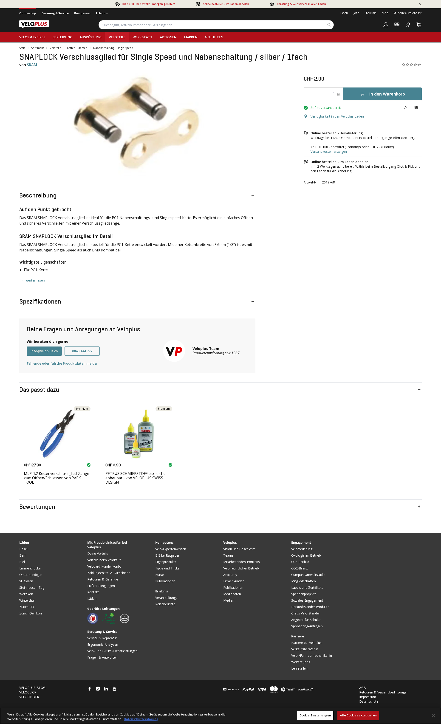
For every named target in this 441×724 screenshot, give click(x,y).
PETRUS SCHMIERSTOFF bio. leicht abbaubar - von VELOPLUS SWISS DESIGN (135, 478)
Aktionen (168, 37)
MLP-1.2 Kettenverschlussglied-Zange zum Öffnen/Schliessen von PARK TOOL (56, 478)
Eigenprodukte (166, 562)
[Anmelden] (385, 24)
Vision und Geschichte (239, 549)
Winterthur (27, 600)
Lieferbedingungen (101, 585)
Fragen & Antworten (102, 657)
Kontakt (93, 592)
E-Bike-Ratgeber (167, 555)
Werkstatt (143, 37)
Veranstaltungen (167, 597)
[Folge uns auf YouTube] (114, 688)
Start (22, 48)
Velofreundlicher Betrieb (241, 568)
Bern (22, 555)
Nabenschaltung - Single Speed (113, 48)
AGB (362, 687)
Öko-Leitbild (300, 562)
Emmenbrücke (30, 568)
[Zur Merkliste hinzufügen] (405, 107)
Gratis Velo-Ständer (305, 613)
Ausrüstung (91, 37)
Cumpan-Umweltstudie (308, 574)
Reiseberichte (165, 604)
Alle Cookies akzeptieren (358, 715)
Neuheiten (214, 37)
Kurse (159, 574)
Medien (228, 600)
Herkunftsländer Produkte (310, 607)
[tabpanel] (137, 124)
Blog (385, 13)
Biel (22, 562)
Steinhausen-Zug (31, 587)
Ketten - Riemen (77, 48)
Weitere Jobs (300, 662)
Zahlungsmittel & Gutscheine (108, 573)
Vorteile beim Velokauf (104, 560)
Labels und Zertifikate (307, 587)
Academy (230, 574)
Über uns (370, 13)
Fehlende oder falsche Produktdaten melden (62, 363)
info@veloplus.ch (44, 351)
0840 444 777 (82, 351)
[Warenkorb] (418, 24)
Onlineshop (27, 13)
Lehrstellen (299, 668)
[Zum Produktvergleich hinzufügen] (416, 107)
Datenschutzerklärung (141, 719)
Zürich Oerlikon (30, 613)
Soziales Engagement (307, 600)
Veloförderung (301, 549)
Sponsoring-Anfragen (307, 626)
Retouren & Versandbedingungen (383, 692)
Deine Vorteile (97, 553)
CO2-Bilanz (299, 568)
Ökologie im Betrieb (306, 555)
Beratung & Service (55, 13)
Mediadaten (232, 594)
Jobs (356, 13)
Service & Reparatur (102, 638)
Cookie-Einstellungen (315, 715)
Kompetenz (82, 13)
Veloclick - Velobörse (408, 13)
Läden (344, 13)
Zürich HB (26, 607)
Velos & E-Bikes (32, 37)
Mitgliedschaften (303, 581)
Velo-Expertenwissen (170, 549)
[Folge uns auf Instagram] (98, 688)
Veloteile (117, 37)
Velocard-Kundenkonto (104, 566)
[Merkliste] (407, 24)
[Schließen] (434, 715)
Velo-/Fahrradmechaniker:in (311, 655)
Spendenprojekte (304, 594)
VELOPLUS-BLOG (32, 687)
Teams (228, 555)
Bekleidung (62, 37)
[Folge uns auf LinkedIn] (106, 688)
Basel (23, 549)
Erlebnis (102, 13)
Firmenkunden (233, 581)
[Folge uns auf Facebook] (89, 688)
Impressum (367, 697)
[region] (220, 716)
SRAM (32, 64)
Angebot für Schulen (306, 619)
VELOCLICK (27, 692)
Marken (191, 37)
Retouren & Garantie (102, 579)
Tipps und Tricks (167, 568)
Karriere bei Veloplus (306, 642)
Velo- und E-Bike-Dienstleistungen (112, 651)
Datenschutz (368, 701)
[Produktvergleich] (396, 24)
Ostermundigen (30, 574)
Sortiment (37, 48)
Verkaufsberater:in (304, 649)
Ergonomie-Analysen (102, 644)
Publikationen (165, 581)
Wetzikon (26, 594)
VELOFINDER (29, 697)
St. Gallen (26, 581)
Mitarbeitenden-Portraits (241, 562)
